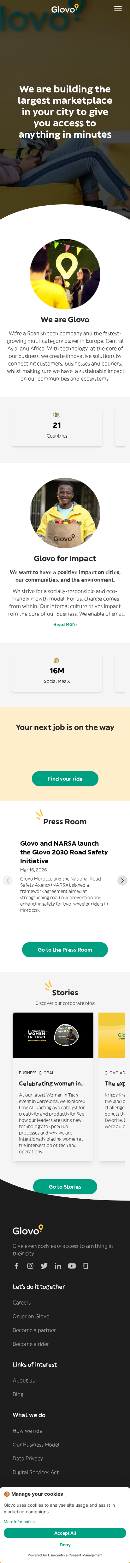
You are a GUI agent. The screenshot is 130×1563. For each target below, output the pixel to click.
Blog (18, 1394)
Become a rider (31, 1344)
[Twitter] (44, 1266)
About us (24, 1380)
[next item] (122, 880)
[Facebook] (16, 1266)
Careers (22, 1302)
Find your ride (65, 779)
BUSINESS (27, 1072)
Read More (65, 624)
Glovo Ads (116, 1072)
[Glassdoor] (86, 1266)
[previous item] (8, 880)
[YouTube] (72, 1266)
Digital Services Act (36, 1472)
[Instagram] (30, 1266)
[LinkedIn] (58, 1266)
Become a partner (34, 1330)
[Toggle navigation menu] (118, 8)
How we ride (27, 1431)
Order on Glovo (31, 1316)
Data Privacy (28, 1458)
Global (46, 1072)
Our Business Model (36, 1444)
